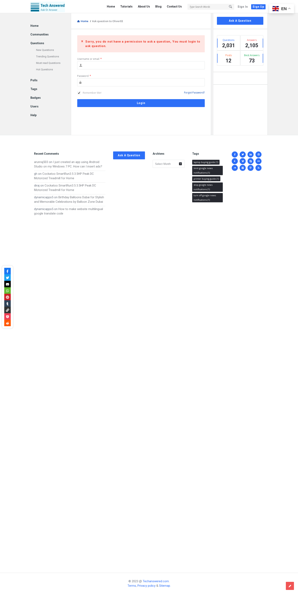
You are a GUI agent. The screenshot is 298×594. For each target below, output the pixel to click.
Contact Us (174, 6)
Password (84, 76)
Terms (132, 586)
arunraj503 (41, 162)
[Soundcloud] (235, 168)
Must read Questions (48, 62)
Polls (34, 80)
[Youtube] (235, 161)
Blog (158, 6)
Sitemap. (165, 586)
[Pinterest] (251, 168)
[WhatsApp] (7, 290)
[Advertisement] (69, 390)
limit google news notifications (203, 170)
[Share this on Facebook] (7, 271)
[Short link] (7, 310)
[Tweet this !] (7, 277)
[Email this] (7, 284)
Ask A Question (240, 20)
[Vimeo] (243, 161)
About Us (144, 6)
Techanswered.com (156, 581)
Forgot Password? (194, 92)
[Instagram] (243, 168)
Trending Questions (47, 56)
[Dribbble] (258, 154)
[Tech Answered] (50, 6)
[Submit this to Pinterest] (7, 297)
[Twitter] (243, 154)
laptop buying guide (206, 162)
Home (111, 6)
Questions (37, 43)
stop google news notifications (203, 187)
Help (33, 115)
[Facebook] (235, 154)
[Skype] (251, 161)
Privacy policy (146, 586)
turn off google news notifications (205, 197)
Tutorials (126, 6)
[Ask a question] (290, 586)
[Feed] (258, 168)
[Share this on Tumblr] (7, 303)
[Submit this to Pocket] (7, 316)
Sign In (243, 6)
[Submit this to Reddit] (7, 323)
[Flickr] (258, 161)
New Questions (45, 49)
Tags (33, 89)
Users (34, 106)
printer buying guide (206, 178)
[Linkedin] (251, 154)
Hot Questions (44, 69)
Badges (35, 97)
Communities (39, 34)
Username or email (89, 59)
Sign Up (258, 6)
